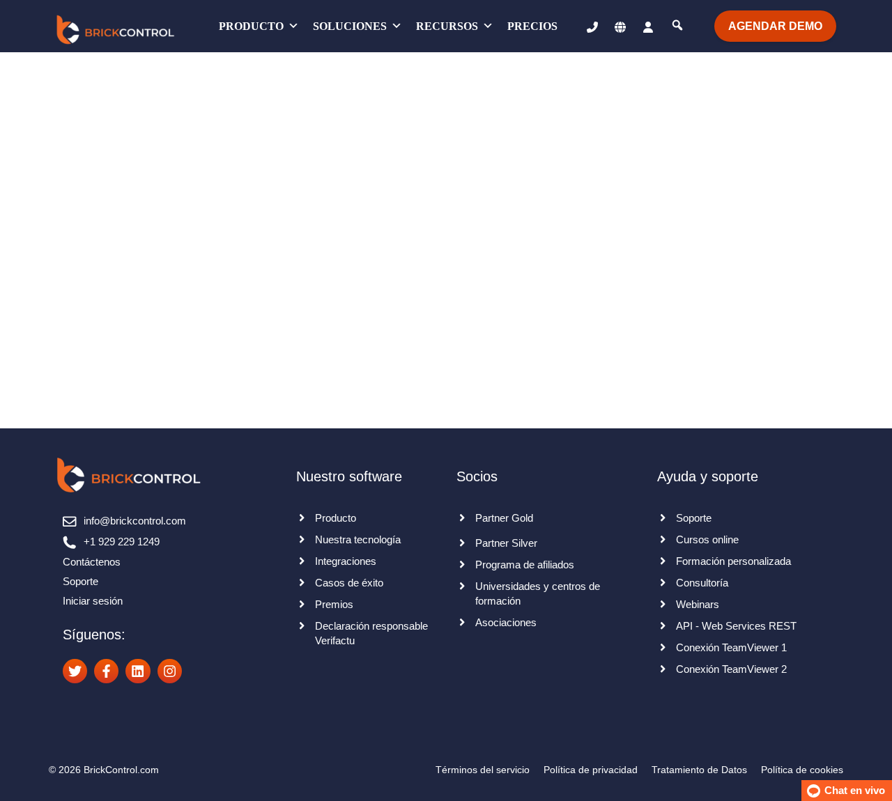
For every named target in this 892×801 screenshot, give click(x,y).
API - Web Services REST (736, 626)
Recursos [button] (447, 26)
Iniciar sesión (93, 601)
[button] (620, 26)
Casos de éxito (349, 583)
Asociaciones (506, 622)
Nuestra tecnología (358, 539)
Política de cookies (802, 769)
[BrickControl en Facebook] (106, 671)
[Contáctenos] (585, 26)
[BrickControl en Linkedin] (137, 671)
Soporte (80, 581)
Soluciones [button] (350, 26)
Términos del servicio (483, 769)
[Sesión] (648, 26)
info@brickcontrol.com (135, 521)
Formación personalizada (733, 561)
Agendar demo (775, 26)
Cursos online (707, 539)
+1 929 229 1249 (122, 541)
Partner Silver (506, 543)
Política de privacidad (591, 769)
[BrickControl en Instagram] (169, 671)
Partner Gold (504, 518)
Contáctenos (92, 562)
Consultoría (702, 583)
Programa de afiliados (524, 564)
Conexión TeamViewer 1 (731, 647)
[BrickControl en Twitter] (75, 671)
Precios (532, 26)
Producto (251, 26)
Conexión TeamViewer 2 (731, 669)
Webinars (697, 604)
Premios (334, 604)
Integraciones (345, 561)
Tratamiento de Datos (699, 769)
